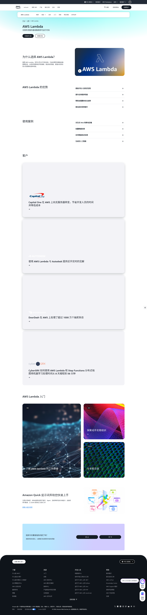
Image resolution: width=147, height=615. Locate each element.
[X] (115, 607)
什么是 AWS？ (16, 573)
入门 (45, 573)
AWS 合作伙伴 (48, 596)
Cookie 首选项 (42, 609)
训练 (45, 577)
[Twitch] (126, 607)
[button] (34, 7)
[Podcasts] (131, 607)
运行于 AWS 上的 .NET (81, 580)
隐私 (13, 609)
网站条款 (19, 609)
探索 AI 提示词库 (27, 507)
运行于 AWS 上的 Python (82, 583)
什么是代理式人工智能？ (19, 580)
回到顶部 (72, 599)
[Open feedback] (145, 307)
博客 (13, 593)
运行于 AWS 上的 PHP (81, 590)
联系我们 (109, 573)
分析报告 (46, 593)
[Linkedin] (120, 607)
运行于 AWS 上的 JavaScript (83, 593)
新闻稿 (14, 596)
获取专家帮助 (110, 590)
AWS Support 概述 (111, 586)
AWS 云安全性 (16, 586)
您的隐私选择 (28, 609)
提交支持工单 (110, 577)
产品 (23, 21)
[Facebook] (117, 607)
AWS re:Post (110, 580)
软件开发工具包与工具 (81, 577)
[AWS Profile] (130, 2)
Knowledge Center (111, 583)
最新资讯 (15, 590)
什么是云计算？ (17, 577)
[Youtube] (128, 607)
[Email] (134, 607)
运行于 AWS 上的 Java (81, 586)
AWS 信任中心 (48, 580)
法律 (107, 596)
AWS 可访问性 (110, 593)
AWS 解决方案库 (49, 583)
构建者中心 (78, 573)
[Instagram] (123, 607)
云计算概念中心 (17, 583)
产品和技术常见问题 (50, 590)
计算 (28, 21)
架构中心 (46, 586)
